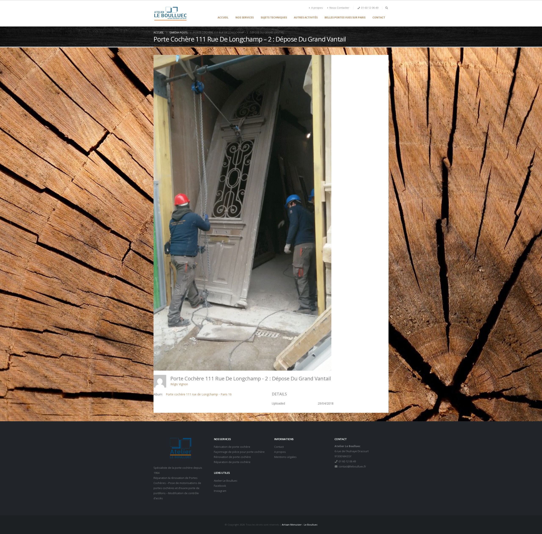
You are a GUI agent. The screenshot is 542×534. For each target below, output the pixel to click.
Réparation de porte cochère (232, 462)
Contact (378, 17)
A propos (317, 8)
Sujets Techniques (274, 17)
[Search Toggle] (387, 7)
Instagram (220, 491)
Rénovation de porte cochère (232, 457)
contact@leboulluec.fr (352, 466)
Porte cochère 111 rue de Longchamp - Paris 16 (199, 394)
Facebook (220, 486)
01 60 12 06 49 (369, 8)
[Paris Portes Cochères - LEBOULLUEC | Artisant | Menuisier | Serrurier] (170, 13)
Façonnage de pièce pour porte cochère (239, 452)
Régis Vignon (179, 384)
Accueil (223, 17)
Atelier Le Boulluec (225, 481)
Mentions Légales (285, 457)
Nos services (244, 17)
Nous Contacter (339, 8)
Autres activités (306, 17)
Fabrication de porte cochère (232, 447)
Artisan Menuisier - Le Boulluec (300, 524)
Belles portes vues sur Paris (345, 17)
